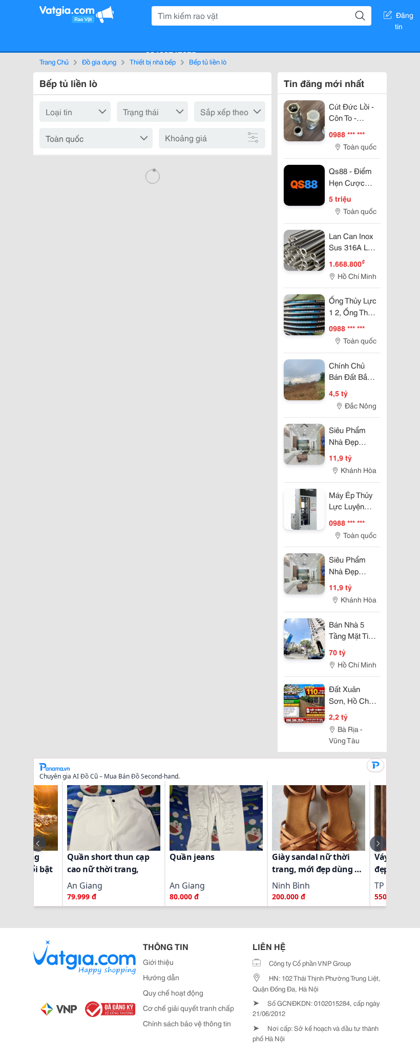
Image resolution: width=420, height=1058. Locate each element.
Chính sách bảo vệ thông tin (187, 1023)
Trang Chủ (54, 61)
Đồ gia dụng (99, 61)
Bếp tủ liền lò (207, 61)
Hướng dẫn (161, 977)
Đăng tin (404, 17)
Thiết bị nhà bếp (153, 61)
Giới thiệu (158, 962)
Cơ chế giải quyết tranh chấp (188, 1008)
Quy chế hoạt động (173, 992)
